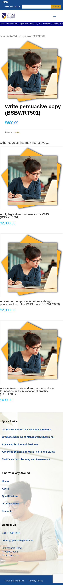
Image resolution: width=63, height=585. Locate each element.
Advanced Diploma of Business (20, 444)
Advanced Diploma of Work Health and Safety (28, 451)
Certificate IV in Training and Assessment (26, 459)
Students (7, 511)
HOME (5, 2)
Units (9, 36)
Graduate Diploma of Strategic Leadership (26, 429)
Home (2, 36)
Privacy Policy (36, 581)
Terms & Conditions (14, 581)
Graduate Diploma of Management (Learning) (28, 437)
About (5, 488)
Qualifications (10, 496)
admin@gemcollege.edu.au (17, 540)
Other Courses (10, 503)
